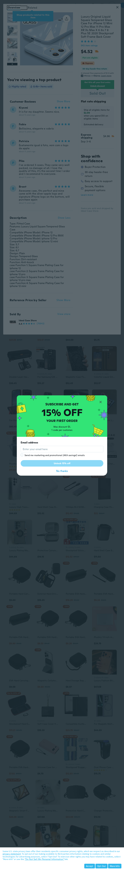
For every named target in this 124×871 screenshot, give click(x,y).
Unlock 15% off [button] (62, 463)
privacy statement (12, 853)
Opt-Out (101, 866)
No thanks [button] (62, 471)
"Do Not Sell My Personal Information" (44, 859)
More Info (115, 866)
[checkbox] (22, 455)
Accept (89, 866)
